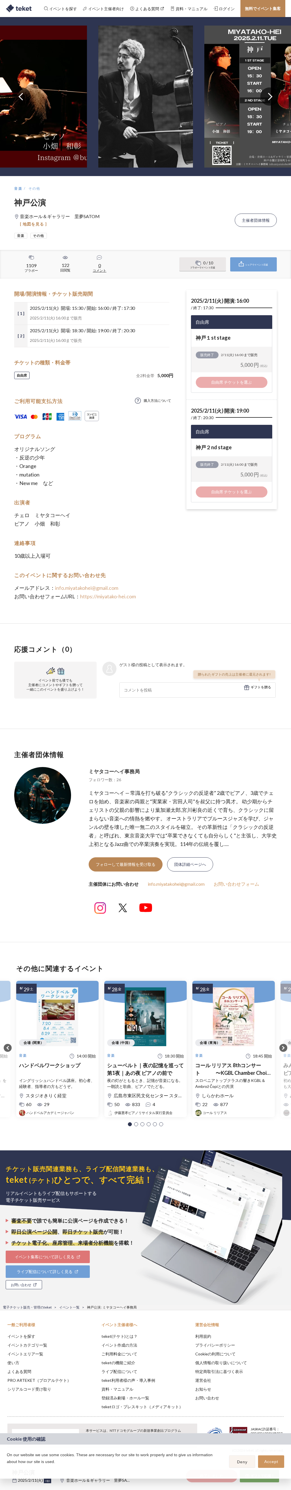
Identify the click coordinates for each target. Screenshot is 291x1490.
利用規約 (203, 1336)
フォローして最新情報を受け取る (125, 864)
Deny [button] (242, 1462)
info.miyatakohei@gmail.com (86, 588)
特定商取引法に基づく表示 (219, 1371)
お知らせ (203, 1389)
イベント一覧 (69, 1307)
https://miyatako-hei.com (108, 596)
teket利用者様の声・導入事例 (128, 1380)
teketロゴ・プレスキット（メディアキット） (142, 1406)
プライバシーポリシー (215, 1345)
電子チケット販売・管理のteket (27, 1307)
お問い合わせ (207, 1397)
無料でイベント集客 (263, 8)
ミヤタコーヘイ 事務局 (114, 771)
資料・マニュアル (117, 1389)
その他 (34, 188)
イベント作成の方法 (119, 1345)
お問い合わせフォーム (236, 884)
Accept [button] (271, 1461)
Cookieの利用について (215, 1353)
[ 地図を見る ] (33, 223)
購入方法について (157, 400)
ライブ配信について (119, 1371)
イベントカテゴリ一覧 (27, 1345)
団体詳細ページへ (190, 864)
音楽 (18, 188)
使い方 (13, 1362)
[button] (130, 1124)
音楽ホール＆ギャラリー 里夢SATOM (101, 1480)
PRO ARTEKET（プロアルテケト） (39, 1380)
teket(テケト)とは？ (119, 1336)
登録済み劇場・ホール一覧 (125, 1397)
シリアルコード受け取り (29, 1389)
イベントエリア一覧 (25, 1353)
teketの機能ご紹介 (118, 1362)
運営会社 (203, 1380)
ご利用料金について (119, 1353)
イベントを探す (21, 1336)
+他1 (47, 1480)
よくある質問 (19, 1371)
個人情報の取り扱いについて (221, 1362)
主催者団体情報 (256, 220)
